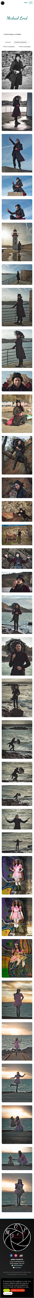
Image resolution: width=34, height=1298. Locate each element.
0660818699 (17, 1265)
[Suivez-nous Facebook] (11, 1255)
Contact (18, 1268)
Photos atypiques (9, 47)
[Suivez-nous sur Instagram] (16, 1255)
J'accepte (6, 1290)
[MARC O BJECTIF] (3, 3)
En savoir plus (8, 1293)
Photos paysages (25, 47)
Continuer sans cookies (17, 1290)
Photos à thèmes (20, 42)
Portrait (8, 42)
